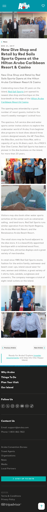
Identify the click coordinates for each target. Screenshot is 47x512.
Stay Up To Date (24, 479)
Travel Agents (8, 451)
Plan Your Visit (10, 382)
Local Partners (8, 468)
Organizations (8, 455)
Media (4, 464)
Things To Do (8, 377)
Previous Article (9, 348)
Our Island (7, 387)
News (4, 42)
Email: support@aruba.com (15, 427)
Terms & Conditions (11, 496)
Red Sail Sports (16, 91)
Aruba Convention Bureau (14, 447)
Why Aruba (8, 372)
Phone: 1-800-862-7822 (13, 431)
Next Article (39, 348)
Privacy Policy (8, 499)
